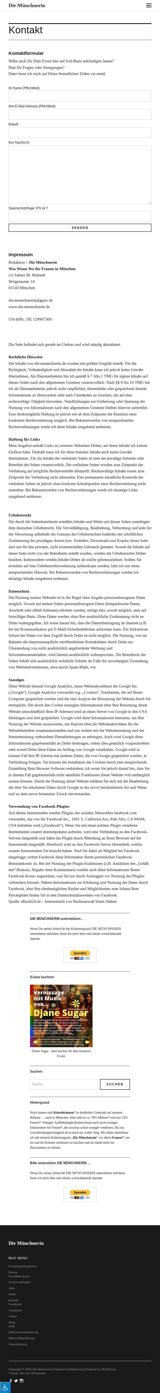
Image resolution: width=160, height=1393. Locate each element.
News (12, 1294)
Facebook (15, 1304)
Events (13, 1272)
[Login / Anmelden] (141, 6)
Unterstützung (18, 1344)
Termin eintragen (20, 1282)
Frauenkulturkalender (23, 1266)
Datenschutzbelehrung (23, 1332)
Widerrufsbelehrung (22, 1338)
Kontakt (14, 1300)
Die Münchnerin (27, 5)
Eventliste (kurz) (19, 1276)
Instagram (15, 1310)
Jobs (12, 1288)
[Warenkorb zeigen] (154, 6)
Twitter (13, 1316)
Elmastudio (38, 1373)
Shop (12, 1322)
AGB (12, 1326)
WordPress (108, 1369)
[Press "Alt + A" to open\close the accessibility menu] (5, 1387)
